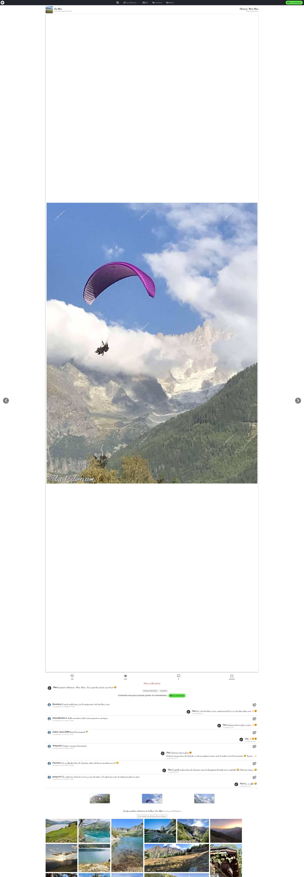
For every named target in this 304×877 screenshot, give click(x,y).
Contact (158, 2)
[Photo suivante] (6, 401)
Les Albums (131, 2)
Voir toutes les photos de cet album (152, 816)
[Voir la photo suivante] (100, 799)
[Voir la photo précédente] (204, 799)
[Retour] (2, 2)
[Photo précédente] (298, 401)
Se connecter (295, 2)
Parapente (163, 691)
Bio (146, 2)
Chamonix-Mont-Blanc (150, 691)
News (171, 2)
